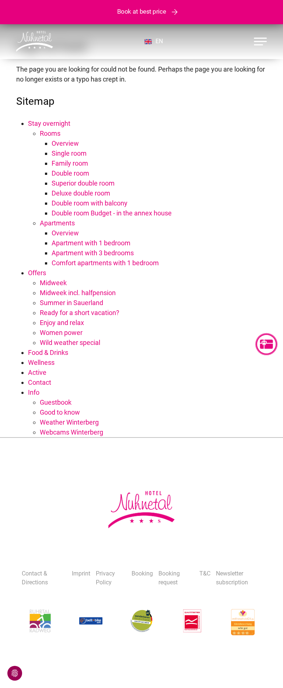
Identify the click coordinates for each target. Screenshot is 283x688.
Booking (142, 573)
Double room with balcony (89, 203)
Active (37, 372)
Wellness (41, 362)
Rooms (50, 133)
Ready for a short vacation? (79, 313)
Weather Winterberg (69, 422)
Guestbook (55, 402)
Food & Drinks (48, 352)
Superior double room (83, 183)
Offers (37, 273)
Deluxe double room (81, 193)
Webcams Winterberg (71, 432)
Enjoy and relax (62, 322)
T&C (204, 573)
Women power (61, 332)
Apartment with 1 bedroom (91, 243)
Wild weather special (70, 342)
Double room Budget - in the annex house (112, 213)
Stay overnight (49, 123)
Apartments (57, 223)
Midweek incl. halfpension (78, 293)
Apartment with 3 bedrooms (93, 253)
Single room (69, 153)
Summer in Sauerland (71, 303)
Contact (39, 382)
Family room (70, 163)
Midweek (53, 283)
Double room (70, 173)
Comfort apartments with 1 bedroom (105, 263)
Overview (65, 143)
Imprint (81, 573)
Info (33, 392)
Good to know (60, 412)
